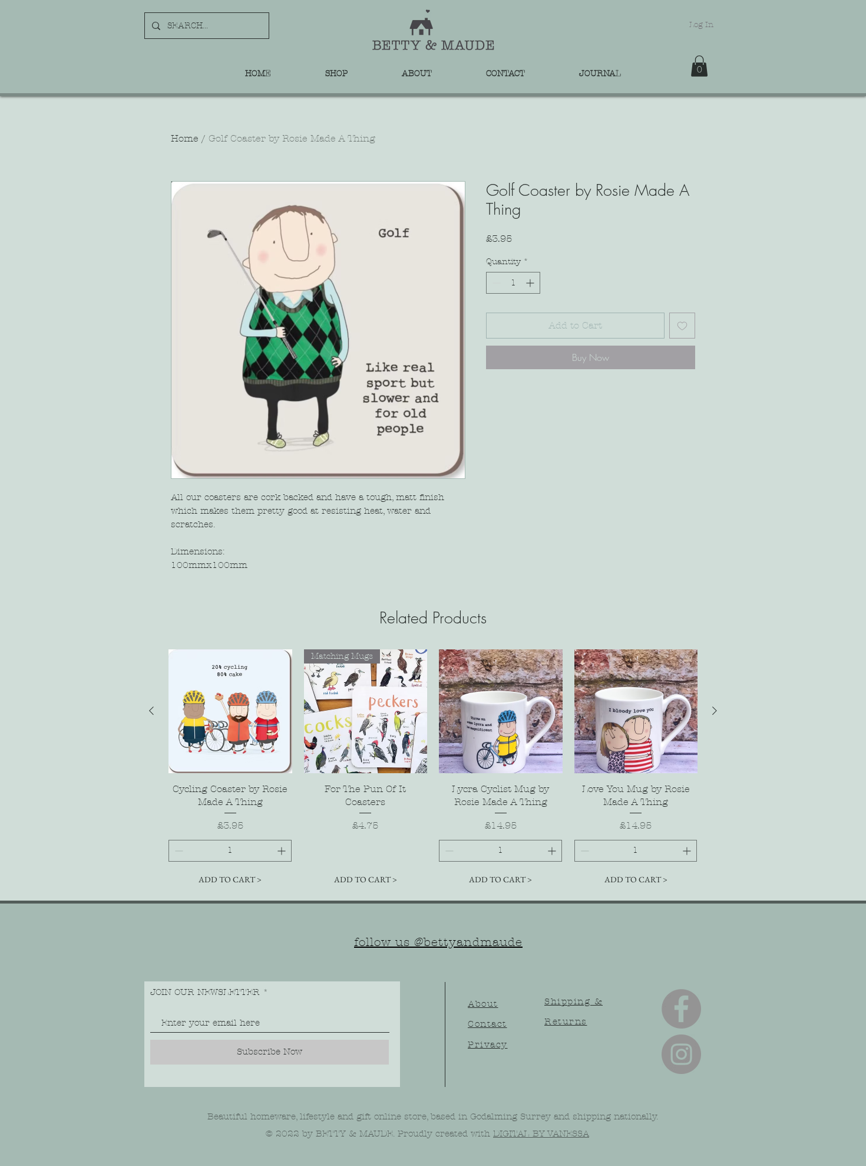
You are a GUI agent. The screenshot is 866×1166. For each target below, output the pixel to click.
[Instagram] (681, 1054)
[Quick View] (230, 711)
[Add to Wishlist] (682, 326)
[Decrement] (495, 282)
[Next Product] (715, 711)
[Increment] (531, 282)
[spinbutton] (513, 282)
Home (185, 138)
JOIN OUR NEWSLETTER (205, 992)
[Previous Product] (151, 711)
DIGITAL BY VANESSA (541, 1133)
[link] (699, 66)
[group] (433, 770)
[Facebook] (681, 1009)
